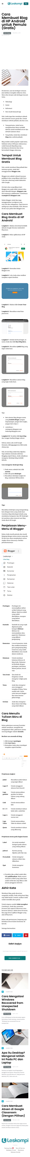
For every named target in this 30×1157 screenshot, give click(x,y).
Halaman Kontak (15, 1152)
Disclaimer (21, 1150)
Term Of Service (20, 1148)
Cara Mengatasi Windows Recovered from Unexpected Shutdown (13, 1002)
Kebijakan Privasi (11, 1150)
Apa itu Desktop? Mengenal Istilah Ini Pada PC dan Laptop (13, 1057)
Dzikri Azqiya (7, 33)
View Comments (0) (14, 958)
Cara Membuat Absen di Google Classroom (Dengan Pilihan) (13, 1111)
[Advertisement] (15, 52)
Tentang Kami (8, 1148)
